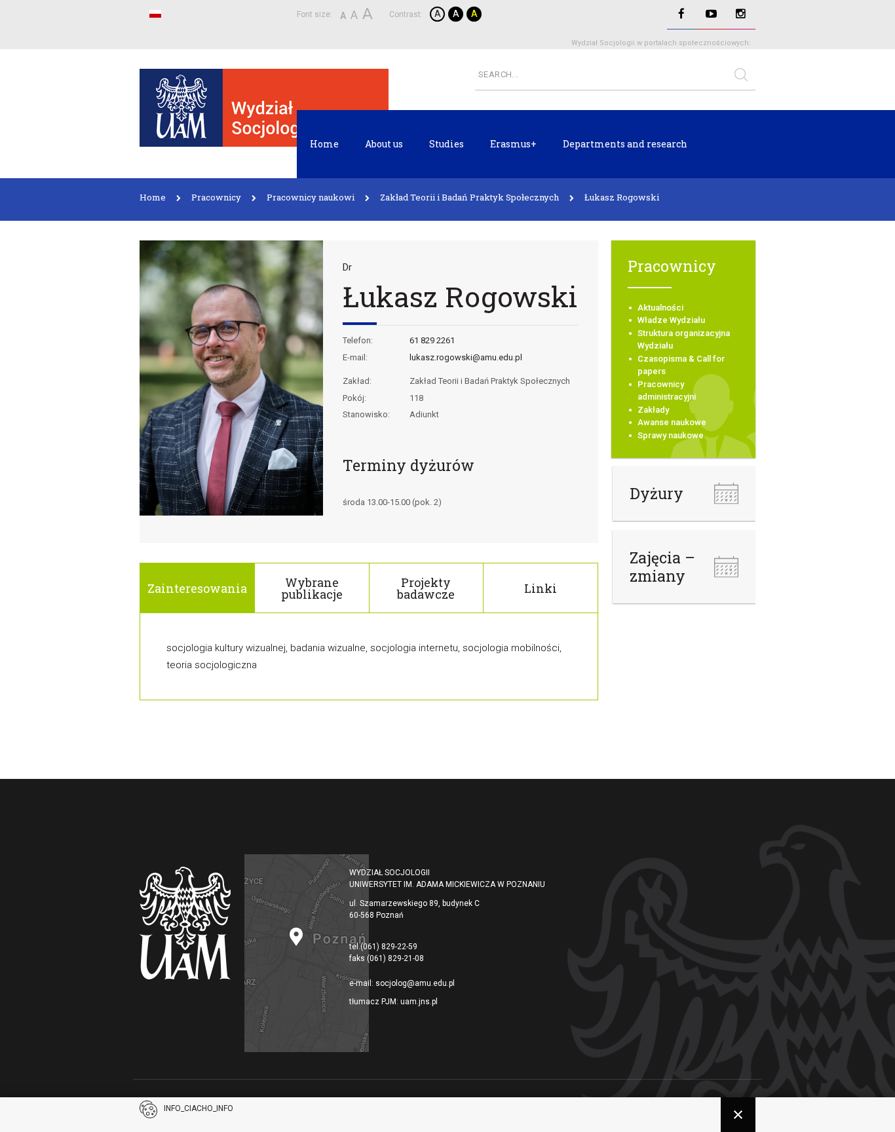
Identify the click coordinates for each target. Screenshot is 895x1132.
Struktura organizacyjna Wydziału (684, 339)
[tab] (197, 588)
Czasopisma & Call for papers (681, 365)
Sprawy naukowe (671, 435)
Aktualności (660, 307)
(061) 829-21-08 (395, 958)
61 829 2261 (432, 340)
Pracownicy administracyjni (667, 390)
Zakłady (653, 410)
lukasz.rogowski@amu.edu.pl (465, 357)
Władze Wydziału (671, 320)
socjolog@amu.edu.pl (415, 983)
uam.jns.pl (419, 1001)
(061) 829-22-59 (388, 946)
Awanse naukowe (672, 422)
